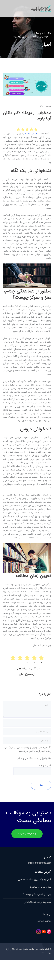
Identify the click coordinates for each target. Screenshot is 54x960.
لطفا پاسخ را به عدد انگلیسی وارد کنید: (33, 758)
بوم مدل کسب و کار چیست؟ (37, 894)
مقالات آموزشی (44, 921)
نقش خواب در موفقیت (40, 887)
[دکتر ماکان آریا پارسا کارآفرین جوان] (41, 8)
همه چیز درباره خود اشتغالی (37, 902)
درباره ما (47, 914)
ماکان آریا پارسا (43, 33)
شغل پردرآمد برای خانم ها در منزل (34, 879)
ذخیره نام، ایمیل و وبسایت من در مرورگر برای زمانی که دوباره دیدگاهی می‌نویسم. (27, 749)
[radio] (36, 129)
